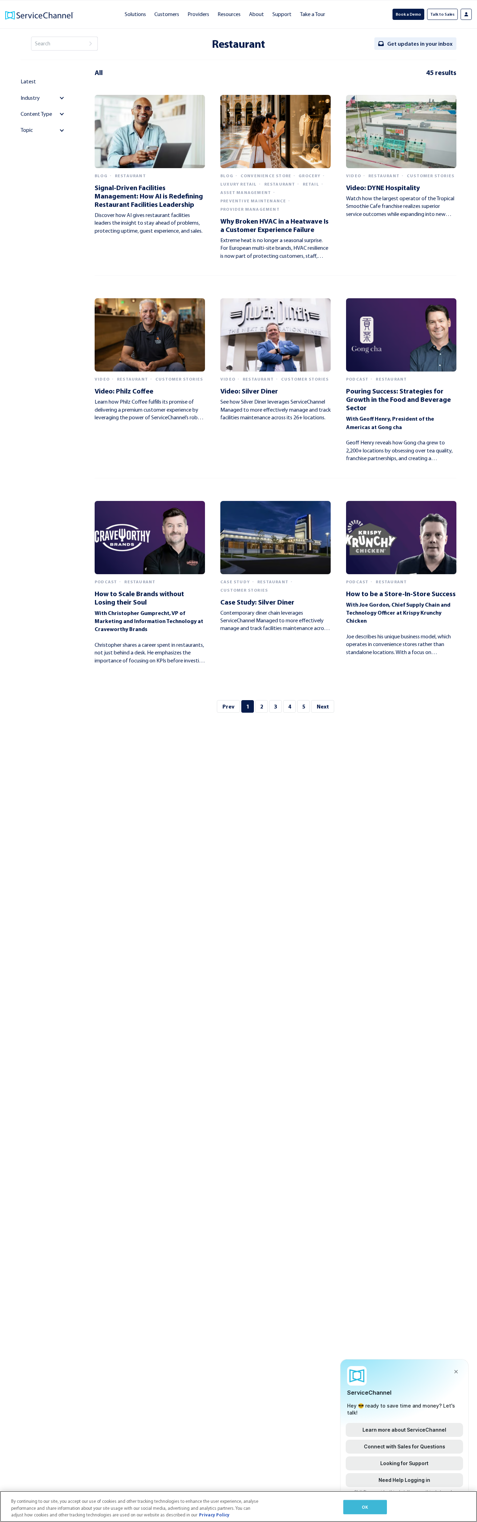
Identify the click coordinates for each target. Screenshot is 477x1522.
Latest (28, 81)
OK (365, 1506)
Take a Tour (312, 14)
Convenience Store (266, 176)
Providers (198, 14)
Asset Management (245, 192)
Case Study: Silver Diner (257, 602)
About (256, 14)
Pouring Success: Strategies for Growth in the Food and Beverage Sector (398, 399)
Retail (311, 184)
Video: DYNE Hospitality (383, 187)
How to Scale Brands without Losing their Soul (139, 597)
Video (353, 176)
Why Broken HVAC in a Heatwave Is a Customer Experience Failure (274, 225)
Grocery (310, 176)
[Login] (466, 14)
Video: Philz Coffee (124, 391)
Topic (27, 130)
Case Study (235, 582)
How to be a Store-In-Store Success (401, 593)
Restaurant (130, 176)
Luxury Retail (238, 184)
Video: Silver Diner (249, 391)
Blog (101, 176)
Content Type (36, 114)
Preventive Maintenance (253, 201)
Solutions (135, 14)
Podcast (357, 379)
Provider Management (250, 209)
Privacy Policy (214, 1514)
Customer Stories (430, 176)
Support (282, 14)
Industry (30, 98)
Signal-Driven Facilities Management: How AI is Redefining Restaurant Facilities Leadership (149, 196)
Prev (228, 706)
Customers (166, 14)
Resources (229, 14)
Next (323, 706)
